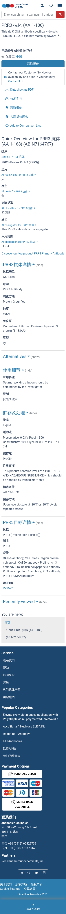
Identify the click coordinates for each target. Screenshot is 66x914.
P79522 (8, 588)
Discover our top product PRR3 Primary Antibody (32, 253)
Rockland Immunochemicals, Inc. (22, 861)
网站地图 (9, 697)
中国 (19, 56)
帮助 (6, 667)
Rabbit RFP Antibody (16, 734)
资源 (6, 682)
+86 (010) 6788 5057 (21, 848)
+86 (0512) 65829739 (22, 843)
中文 (28, 872)
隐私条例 (37, 884)
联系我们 (9, 660)
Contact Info (16, 81)
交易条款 (30, 888)
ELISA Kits (9, 748)
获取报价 (33, 63)
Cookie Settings (10, 888)
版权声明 (21, 884)
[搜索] (60, 14)
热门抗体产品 (12, 689)
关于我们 (6, 884)
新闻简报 (9, 675)
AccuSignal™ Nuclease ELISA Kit (24, 726)
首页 (7, 622)
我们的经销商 (12, 756)
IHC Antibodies (12, 741)
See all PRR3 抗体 (13, 157)
